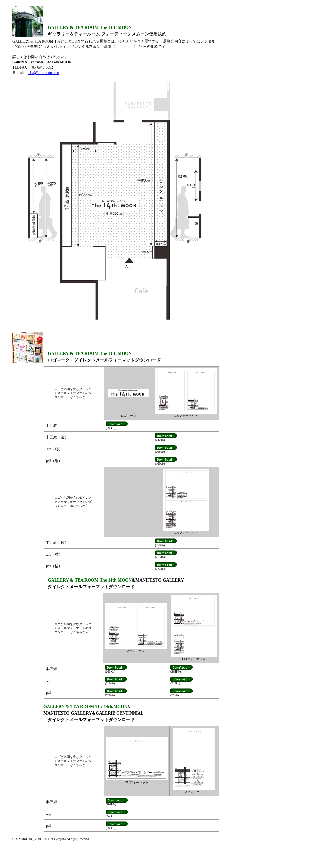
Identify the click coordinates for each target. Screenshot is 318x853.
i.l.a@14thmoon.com (43, 72)
